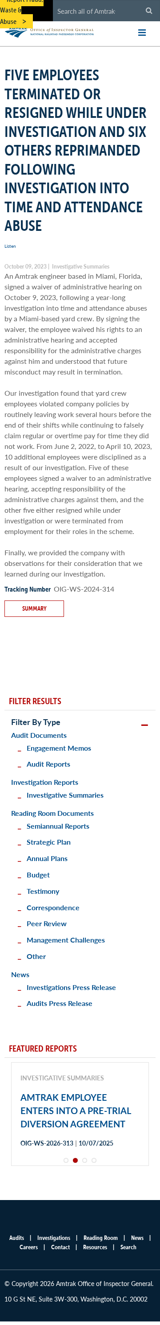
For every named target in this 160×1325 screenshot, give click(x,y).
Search (128, 1247)
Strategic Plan (49, 842)
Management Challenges (66, 940)
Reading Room (101, 1238)
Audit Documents (39, 735)
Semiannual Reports (58, 826)
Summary (34, 608)
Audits (16, 1238)
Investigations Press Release (71, 987)
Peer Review (47, 923)
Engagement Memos (59, 748)
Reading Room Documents (52, 813)
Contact (60, 1247)
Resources (95, 1247)
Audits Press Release (59, 1003)
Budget (38, 874)
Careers (29, 1247)
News (20, 974)
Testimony (43, 891)
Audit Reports (48, 764)
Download (52, 1174)
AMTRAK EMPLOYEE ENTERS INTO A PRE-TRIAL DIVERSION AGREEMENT (75, 1110)
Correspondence (53, 907)
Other (36, 956)
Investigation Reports (44, 782)
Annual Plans (47, 858)
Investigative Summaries (65, 795)
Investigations (53, 1238)
